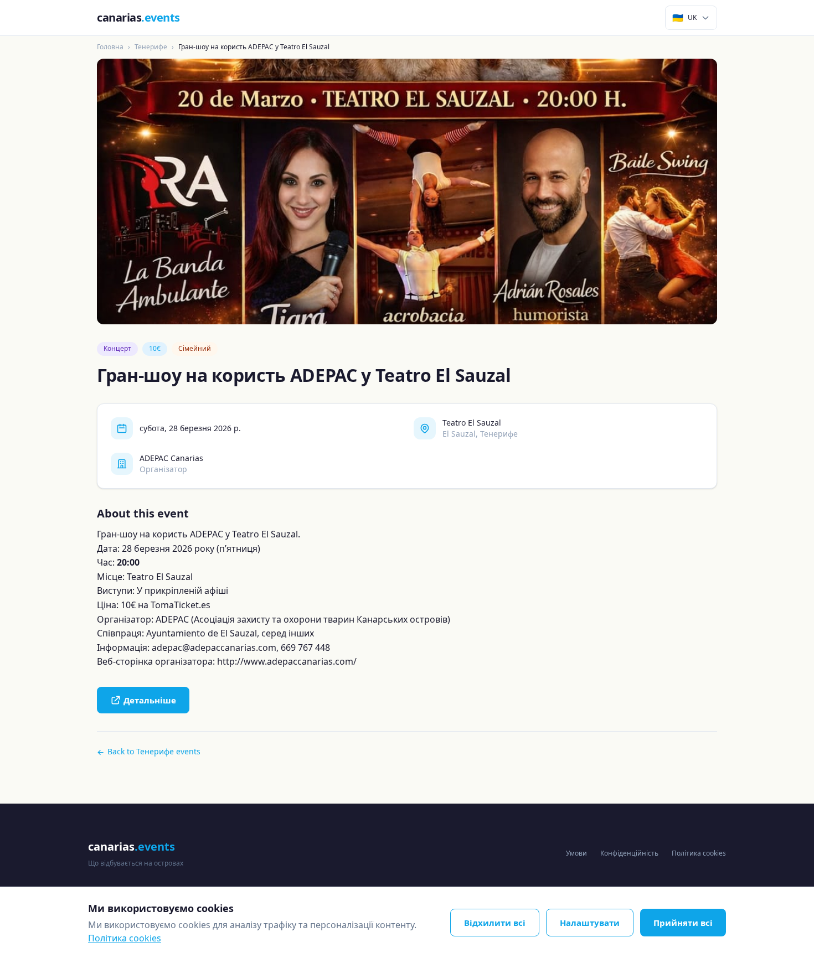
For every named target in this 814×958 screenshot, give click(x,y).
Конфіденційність (629, 853)
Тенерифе (151, 46)
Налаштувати (590, 922)
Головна (110, 46)
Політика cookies (699, 853)
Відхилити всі (495, 922)
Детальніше (149, 700)
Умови (576, 853)
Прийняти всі (683, 922)
